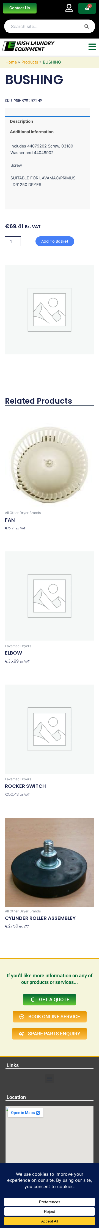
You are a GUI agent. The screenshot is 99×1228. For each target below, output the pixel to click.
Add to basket (54, 241)
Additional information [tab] (32, 131)
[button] (49, 1078)
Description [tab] (21, 121)
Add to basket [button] (18, 536)
